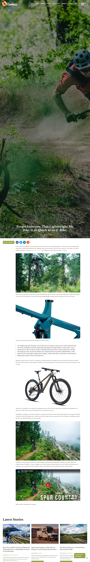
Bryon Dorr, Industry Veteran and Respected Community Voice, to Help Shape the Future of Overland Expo (16, 549)
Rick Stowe (39, 553)
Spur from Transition (36, 250)
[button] (32, 4)
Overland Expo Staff (13, 555)
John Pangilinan (69, 553)
